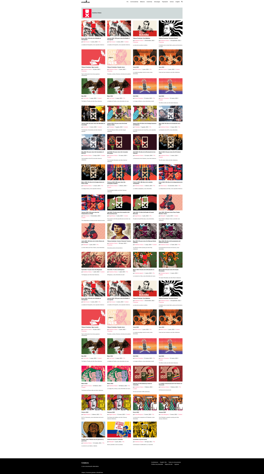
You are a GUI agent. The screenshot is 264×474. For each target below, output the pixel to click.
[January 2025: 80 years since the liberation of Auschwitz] (93, 113)
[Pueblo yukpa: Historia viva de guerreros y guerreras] (93, 429)
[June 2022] (171, 57)
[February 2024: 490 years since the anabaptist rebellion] (119, 172)
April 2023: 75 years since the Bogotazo (91, 269)
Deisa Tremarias (139, 98)
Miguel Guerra (86, 414)
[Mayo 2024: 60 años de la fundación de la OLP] (171, 113)
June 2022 (161, 67)
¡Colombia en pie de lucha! (140, 439)
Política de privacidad (157, 464)
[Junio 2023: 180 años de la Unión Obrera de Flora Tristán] (93, 231)
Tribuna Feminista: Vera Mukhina (141, 38)
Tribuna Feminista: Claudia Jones (116, 67)
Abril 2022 (135, 96)
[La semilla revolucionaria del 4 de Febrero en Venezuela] (171, 374)
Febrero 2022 (84, 412)
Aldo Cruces (86, 41)
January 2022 (162, 412)
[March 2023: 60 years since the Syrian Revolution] (171, 260)
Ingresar (176, 464)
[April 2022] (171, 86)
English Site (163, 462)
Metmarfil (163, 215)
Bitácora (142, 1)
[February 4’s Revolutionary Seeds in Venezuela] (145, 374)
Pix (127, 1)
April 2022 (161, 96)
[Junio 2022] (145, 57)
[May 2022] (93, 86)
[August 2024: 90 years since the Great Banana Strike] (119, 113)
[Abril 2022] (145, 86)
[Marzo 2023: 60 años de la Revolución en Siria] (145, 260)
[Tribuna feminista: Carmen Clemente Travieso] (119, 231)
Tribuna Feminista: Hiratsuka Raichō (168, 38)
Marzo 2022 (110, 383)
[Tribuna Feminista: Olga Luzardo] (93, 57)
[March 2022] (93, 374)
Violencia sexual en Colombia (115, 439)
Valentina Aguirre (139, 273)
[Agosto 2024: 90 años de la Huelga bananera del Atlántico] (145, 113)
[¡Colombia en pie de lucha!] (145, 429)
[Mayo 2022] (119, 86)
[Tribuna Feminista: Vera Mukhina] (145, 28)
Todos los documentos (175, 462)
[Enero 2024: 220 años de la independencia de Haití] (171, 172)
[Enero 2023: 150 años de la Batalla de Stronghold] (93, 28)
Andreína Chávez (139, 40)
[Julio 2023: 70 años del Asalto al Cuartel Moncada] (145, 202)
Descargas (157, 1)
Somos (172, 1)
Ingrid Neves (112, 215)
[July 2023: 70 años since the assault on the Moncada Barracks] (119, 202)
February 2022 (111, 412)
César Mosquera (139, 414)
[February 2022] (119, 402)
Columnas (149, 1)
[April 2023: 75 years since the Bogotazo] (93, 260)
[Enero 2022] (145, 402)
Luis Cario (85, 98)
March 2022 (84, 383)
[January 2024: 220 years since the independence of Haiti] (93, 202)
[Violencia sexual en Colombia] (119, 429)
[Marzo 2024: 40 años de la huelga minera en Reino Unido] (93, 172)
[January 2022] (171, 402)
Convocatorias (134, 1)
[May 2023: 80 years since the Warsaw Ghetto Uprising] (145, 231)
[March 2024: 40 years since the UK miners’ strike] (171, 142)
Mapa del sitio (168, 464)
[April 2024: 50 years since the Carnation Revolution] (119, 142)
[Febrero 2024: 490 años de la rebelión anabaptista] (145, 172)
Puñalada (111, 127)
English (178, 1)
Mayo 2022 (110, 96)
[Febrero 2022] (93, 402)
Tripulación (165, 1)
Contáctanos (154, 462)
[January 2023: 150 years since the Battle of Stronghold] (119, 28)
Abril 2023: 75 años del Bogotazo (115, 269)
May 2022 (83, 96)
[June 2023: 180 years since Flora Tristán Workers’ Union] (171, 202)
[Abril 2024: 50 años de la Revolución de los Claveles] (145, 142)
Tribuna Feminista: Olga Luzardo (89, 67)
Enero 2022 (136, 412)
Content (126, 41)
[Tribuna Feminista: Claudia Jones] (119, 57)
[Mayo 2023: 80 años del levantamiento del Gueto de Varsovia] (171, 231)
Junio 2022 (136, 67)
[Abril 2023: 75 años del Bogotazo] (119, 260)
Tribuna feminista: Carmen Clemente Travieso (119, 241)
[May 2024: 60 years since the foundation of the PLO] (93, 142)
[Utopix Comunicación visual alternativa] (85, 2)
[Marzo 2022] (119, 374)
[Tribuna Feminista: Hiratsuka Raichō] (171, 28)
